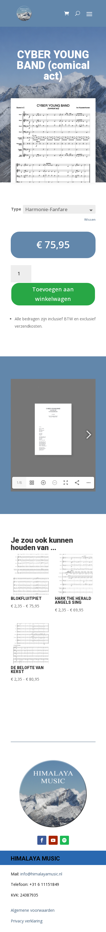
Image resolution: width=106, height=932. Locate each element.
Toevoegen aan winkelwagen (53, 294)
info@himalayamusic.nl (41, 874)
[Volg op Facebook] (41, 840)
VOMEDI (58, 928)
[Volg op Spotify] (64, 840)
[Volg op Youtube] (53, 840)
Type (16, 209)
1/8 (19, 482)
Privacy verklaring (26, 921)
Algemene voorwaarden (33, 910)
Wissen (90, 219)
